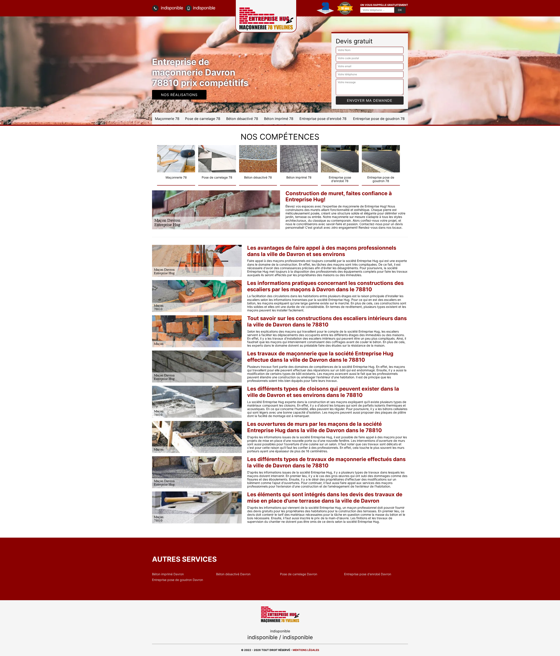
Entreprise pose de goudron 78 (379, 118)
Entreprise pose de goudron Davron (177, 580)
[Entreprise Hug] (280, 614)
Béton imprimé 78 (278, 118)
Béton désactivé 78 (242, 118)
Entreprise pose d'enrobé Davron (367, 574)
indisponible (171, 8)
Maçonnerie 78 (167, 118)
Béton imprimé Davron (168, 574)
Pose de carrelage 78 (202, 118)
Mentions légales (306, 650)
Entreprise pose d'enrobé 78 (322, 118)
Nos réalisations (179, 95)
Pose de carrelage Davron (298, 574)
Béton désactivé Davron (233, 574)
